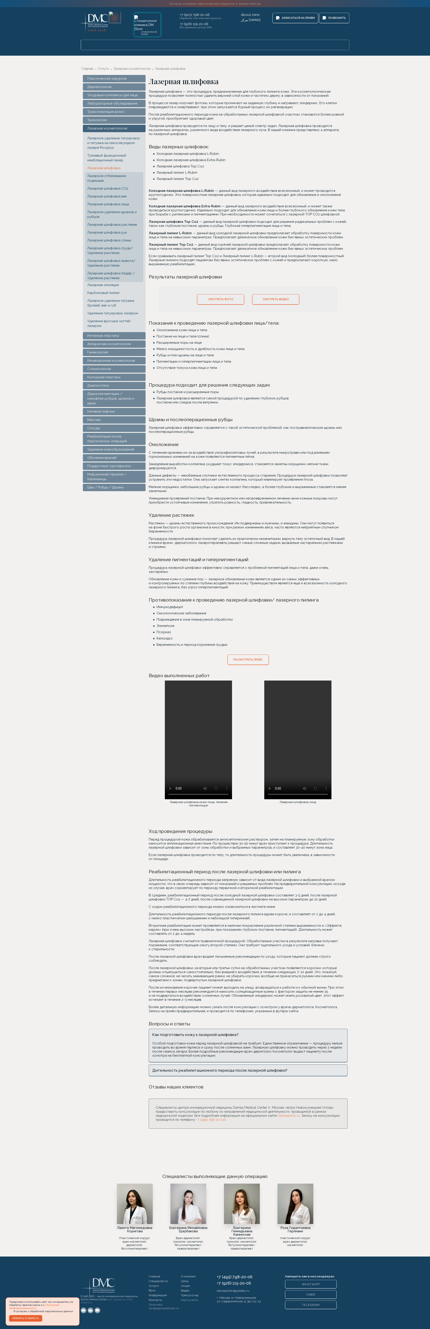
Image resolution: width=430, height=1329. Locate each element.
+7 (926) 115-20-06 (194, 24)
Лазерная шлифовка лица (108, 204)
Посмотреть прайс (248, 659)
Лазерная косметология (107, 128)
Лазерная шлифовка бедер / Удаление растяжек (111, 275)
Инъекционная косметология (111, 361)
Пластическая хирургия (107, 79)
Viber (310, 1294)
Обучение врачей (101, 458)
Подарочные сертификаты (109, 466)
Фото (152, 1290)
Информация (158, 1295)
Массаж (94, 420)
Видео (185, 1290)
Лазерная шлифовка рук (107, 232)
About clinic (250, 15)
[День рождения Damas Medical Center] (115, 17)
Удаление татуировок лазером (112, 313)
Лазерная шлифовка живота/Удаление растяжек (111, 263)
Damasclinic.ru (289, 1116)
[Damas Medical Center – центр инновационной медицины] (98, 1283)
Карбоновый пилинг (103, 293)
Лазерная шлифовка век (107, 196)
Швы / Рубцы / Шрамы (105, 487)
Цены (185, 1281)
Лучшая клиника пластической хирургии (215, 3)
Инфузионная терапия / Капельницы (106, 476)
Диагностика (98, 385)
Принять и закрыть (25, 1318)
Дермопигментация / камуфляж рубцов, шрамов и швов (110, 398)
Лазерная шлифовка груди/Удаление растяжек (110, 250)
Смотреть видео (276, 299)
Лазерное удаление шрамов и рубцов (112, 214)
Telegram (311, 1305)
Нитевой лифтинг (101, 411)
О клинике (188, 1276)
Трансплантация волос (106, 112)
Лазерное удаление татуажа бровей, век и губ (110, 303)
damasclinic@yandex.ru (233, 1290)
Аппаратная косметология (109, 344)
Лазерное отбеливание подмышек (106, 178)
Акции (185, 1285)
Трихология (97, 120)
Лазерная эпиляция (103, 285)
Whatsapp (311, 1284)
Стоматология (99, 369)
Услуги (154, 1285)
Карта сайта (189, 1300)
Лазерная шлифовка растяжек (112, 225)
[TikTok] (97, 1310)
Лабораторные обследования (112, 103)
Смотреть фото (220, 299)
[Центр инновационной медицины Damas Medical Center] (93, 22)
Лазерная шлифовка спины (109, 240)
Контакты (155, 1300)
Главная (154, 1276)
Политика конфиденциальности (164, 1306)
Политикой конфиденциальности (34, 1306)
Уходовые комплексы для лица (112, 95)
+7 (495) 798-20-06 (211, 1120)
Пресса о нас (190, 1295)
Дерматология (99, 87)
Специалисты (158, 1281)
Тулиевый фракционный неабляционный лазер (106, 157)
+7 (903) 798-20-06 (195, 15)
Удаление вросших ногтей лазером (108, 323)
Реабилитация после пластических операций (107, 438)
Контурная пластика (103, 377)
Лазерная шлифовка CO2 (107, 188)
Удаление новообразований (110, 449)
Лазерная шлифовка (103, 168)
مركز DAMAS (250, 20)
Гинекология (97, 352)
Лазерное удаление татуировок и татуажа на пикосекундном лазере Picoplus (113, 143)
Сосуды (93, 428)
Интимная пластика (103, 336)
